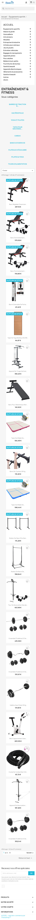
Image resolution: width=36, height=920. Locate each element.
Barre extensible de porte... (18, 304)
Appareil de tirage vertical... (18, 371)
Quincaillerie (8, 34)
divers (5, 80)
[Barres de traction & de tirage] (17, 102)
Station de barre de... (18, 571)
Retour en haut (26, 858)
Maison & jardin (9, 32)
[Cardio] (17, 133)
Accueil (8, 24)
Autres (6, 77)
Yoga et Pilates (17, 120)
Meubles (6, 40)
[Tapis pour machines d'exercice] (17, 125)
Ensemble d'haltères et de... (18, 638)
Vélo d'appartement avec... (18, 738)
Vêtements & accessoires (12, 72)
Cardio (17, 136)
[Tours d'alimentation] (17, 161)
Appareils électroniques (12, 69)
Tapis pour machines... (17, 128)
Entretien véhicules (10, 50)
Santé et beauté (9, 75)
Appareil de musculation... (18, 805)
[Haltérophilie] (17, 111)
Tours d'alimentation (17, 164)
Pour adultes (8, 58)
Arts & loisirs (8, 37)
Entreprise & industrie (11, 42)
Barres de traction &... (17, 105)
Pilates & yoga (17, 157)
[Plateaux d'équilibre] (17, 147)
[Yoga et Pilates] (17, 118)
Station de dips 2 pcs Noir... (18, 538)
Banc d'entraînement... (18, 238)
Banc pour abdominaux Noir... (18, 405)
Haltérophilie (18, 113)
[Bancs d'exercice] (17, 140)
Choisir (18, 170)
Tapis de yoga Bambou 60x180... (18, 338)
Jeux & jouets (8, 48)
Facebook (3, 886)
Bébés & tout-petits (10, 61)
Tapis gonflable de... (18, 438)
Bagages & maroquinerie (12, 53)
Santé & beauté (9, 67)
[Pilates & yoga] (17, 154)
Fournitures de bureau (11, 64)
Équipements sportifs (11, 29)
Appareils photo (9, 56)
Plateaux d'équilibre (17, 150)
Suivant (30, 853)
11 (10, 853)
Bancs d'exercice (17, 143)
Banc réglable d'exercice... (18, 204)
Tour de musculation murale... (18, 605)
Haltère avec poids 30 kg (18, 705)
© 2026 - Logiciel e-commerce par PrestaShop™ (13, 916)
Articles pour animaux (11, 45)
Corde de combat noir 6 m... (18, 772)
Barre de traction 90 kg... (18, 471)
